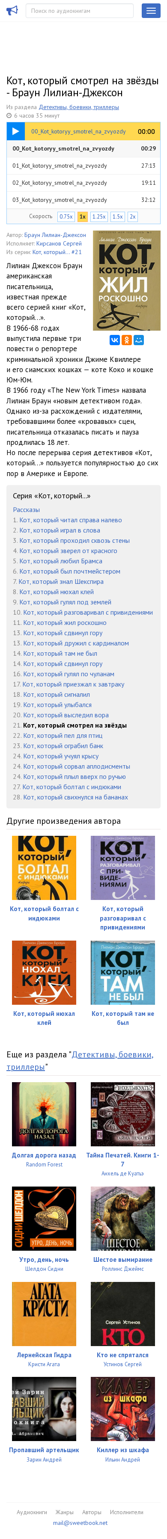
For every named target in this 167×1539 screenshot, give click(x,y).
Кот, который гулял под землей (65, 602)
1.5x (118, 216)
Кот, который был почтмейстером (69, 571)
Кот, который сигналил (56, 694)
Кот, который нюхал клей (56, 591)
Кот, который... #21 (57, 252)
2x (133, 216)
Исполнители (126, 1512)
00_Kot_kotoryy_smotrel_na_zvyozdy (84, 148)
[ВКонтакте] (115, 340)
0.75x (66, 216)
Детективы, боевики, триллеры (79, 107)
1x (83, 216)
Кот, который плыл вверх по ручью (74, 776)
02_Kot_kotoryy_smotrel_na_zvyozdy (84, 182)
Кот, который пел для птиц (62, 735)
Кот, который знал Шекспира (61, 581)
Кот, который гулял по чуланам (68, 673)
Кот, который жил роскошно (65, 622)
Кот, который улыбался (57, 704)
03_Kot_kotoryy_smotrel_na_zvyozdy (84, 200)
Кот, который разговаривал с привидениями (88, 612)
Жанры (65, 1512)
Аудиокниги (32, 1512)
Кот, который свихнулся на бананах (75, 797)
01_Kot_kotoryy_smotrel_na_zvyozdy (84, 165)
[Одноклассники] (127, 340)
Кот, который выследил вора (66, 714)
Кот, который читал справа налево (70, 519)
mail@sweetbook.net (80, 1523)
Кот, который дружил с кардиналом (76, 643)
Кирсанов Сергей (59, 243)
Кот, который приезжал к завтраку (73, 684)
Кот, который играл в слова (59, 530)
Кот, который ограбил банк (63, 745)
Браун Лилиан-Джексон (55, 235)
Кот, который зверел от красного (68, 550)
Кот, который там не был (60, 653)
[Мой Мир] (139, 340)
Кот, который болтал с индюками (71, 786)
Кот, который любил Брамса (60, 560)
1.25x (99, 216)
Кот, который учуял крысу (60, 756)
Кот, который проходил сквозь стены (74, 540)
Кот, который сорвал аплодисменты (76, 766)
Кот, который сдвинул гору (62, 632)
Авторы (91, 1512)
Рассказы (26, 509)
